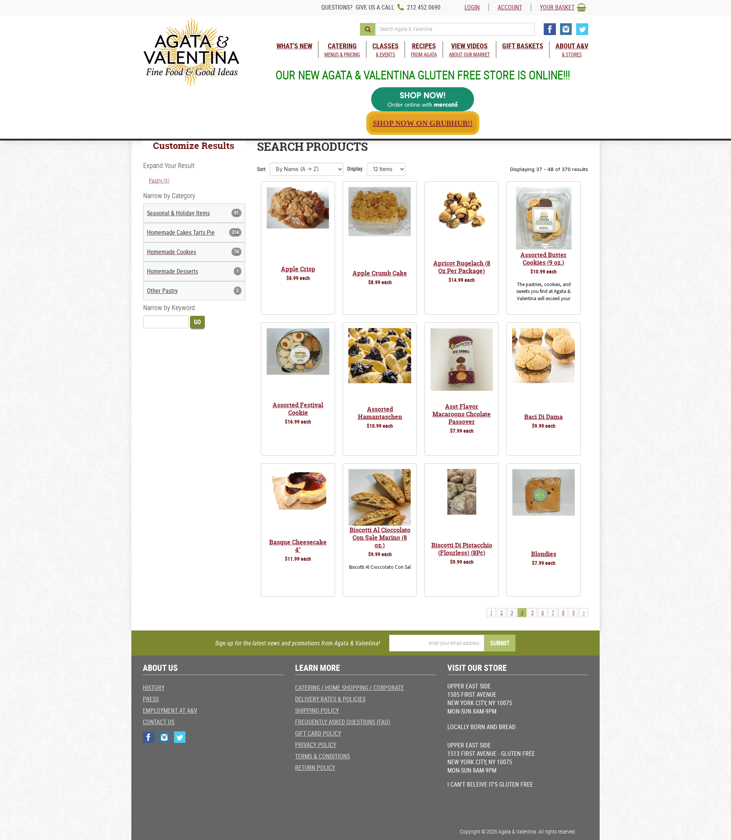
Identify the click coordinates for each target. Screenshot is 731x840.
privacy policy (315, 745)
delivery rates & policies (330, 699)
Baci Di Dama (543, 417)
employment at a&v (170, 710)
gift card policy (318, 733)
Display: (355, 168)
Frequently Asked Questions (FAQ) (342, 722)
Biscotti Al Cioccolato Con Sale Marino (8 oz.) (380, 537)
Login (472, 7)
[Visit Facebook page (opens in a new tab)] (550, 29)
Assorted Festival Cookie (298, 409)
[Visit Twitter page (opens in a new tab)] (582, 29)
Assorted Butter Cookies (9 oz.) (543, 259)
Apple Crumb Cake (380, 273)
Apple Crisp (298, 269)
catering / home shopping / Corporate (349, 687)
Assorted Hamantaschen (380, 413)
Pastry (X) (159, 180)
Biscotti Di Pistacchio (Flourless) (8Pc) (461, 549)
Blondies (543, 554)
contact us (158, 722)
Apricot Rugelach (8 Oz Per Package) (461, 267)
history (153, 687)
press (151, 699)
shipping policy (317, 710)
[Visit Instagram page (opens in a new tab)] (566, 29)
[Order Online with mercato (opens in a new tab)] (422, 99)
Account (510, 7)
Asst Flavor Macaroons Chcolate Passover (462, 414)
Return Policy (315, 767)
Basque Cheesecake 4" (298, 546)
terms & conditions (322, 756)
